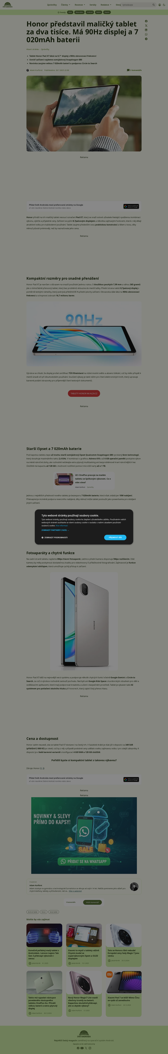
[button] (84, 530)
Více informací (62, 525)
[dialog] (84, 527)
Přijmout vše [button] (115, 537)
